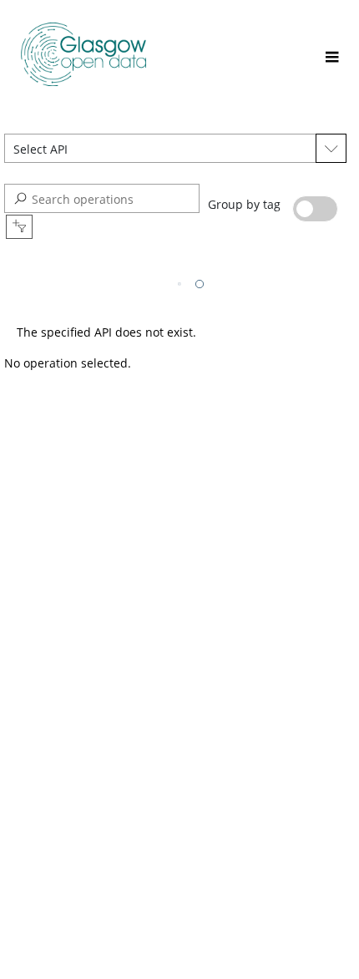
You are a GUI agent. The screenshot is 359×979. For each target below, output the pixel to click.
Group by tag (246, 204)
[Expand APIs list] (331, 148)
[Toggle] (331, 58)
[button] (160, 148)
